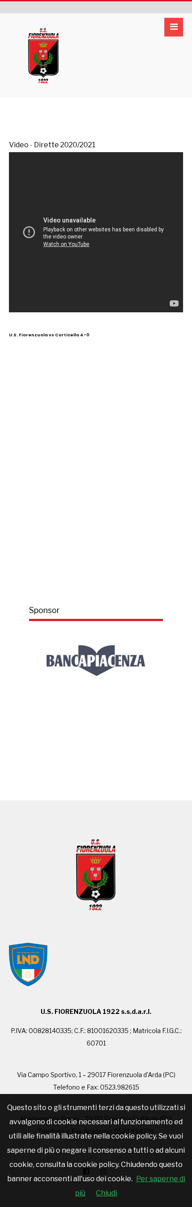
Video (19, 145)
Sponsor (44, 610)
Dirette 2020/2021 (65, 145)
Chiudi (106, 1193)
